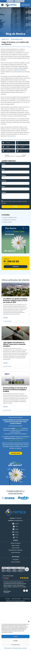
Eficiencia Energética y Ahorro (17, 39)
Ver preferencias (15, 644)
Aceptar (15, 636)
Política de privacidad (17, 648)
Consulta (4, 192)
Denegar (15, 640)
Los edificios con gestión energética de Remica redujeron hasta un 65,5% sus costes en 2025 (15, 300)
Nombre (3, 164)
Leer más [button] (5, 589)
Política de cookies (8, 648)
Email (3, 169)
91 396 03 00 (11, 261)
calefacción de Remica (20, 70)
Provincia (4, 181)
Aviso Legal (24, 648)
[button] (28, 621)
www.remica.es (11, 136)
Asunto (3, 186)
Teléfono (4, 175)
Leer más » (5, 317)
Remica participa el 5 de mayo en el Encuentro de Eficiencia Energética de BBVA (15, 389)
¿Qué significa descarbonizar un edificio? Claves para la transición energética (14, 344)
